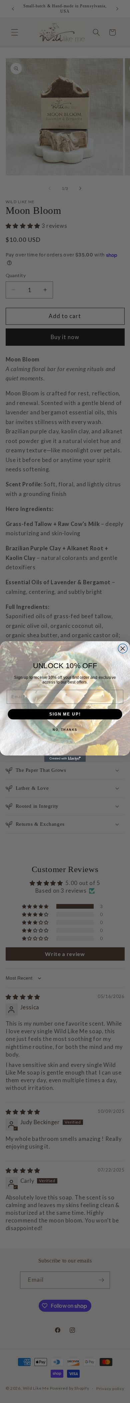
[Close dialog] (122, 648)
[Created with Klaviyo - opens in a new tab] (65, 758)
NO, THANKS (65, 730)
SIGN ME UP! (65, 714)
